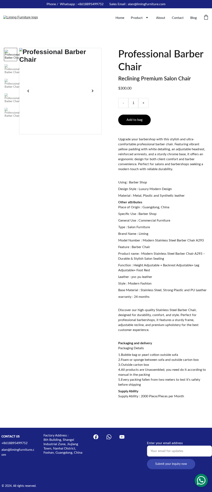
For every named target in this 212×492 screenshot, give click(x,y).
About (160, 17)
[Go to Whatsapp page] (108, 436)
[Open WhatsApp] (201, 480)
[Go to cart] (206, 18)
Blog (193, 17)
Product (137, 17)
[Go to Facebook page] (95, 436)
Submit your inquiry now (171, 464)
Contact (178, 17)
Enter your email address (165, 443)
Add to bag (134, 119)
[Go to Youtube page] (121, 436)
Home (120, 17)
